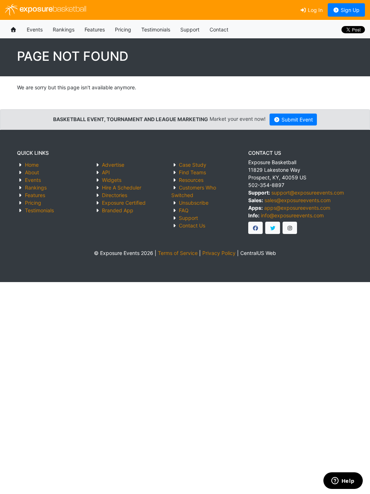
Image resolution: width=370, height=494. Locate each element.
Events (35, 29)
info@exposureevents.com (292, 215)
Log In (314, 10)
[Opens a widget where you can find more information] (343, 481)
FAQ (184, 210)
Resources (191, 180)
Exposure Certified (124, 203)
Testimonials (155, 29)
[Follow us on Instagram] (290, 228)
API (106, 172)
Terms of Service (178, 253)
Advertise (113, 165)
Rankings (63, 29)
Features (95, 29)
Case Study (192, 165)
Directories (114, 195)
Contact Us (192, 225)
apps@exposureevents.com (297, 208)
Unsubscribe (193, 203)
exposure (52, 9)
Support (189, 29)
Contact (219, 29)
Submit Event (296, 119)
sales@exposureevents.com (297, 200)
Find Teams (192, 172)
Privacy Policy (219, 253)
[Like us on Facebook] (255, 228)
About (32, 172)
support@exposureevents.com (307, 192)
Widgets (111, 180)
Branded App (117, 210)
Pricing (123, 29)
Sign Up (349, 10)
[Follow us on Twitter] (272, 228)
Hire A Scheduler (121, 187)
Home (32, 165)
